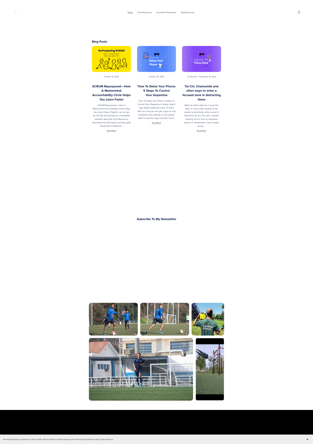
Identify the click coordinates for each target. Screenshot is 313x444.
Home (130, 12)
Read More (111, 131)
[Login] (298, 12)
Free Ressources (145, 12)
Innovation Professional (166, 12)
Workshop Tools (187, 12)
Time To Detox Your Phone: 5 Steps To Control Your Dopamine (156, 91)
